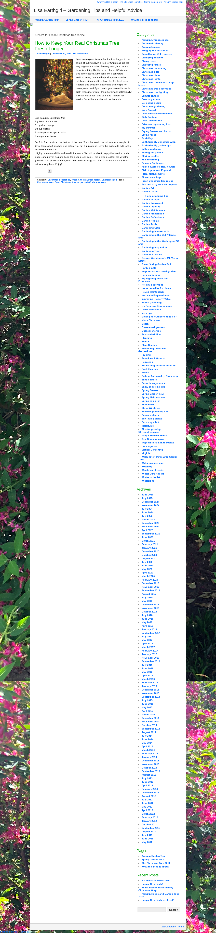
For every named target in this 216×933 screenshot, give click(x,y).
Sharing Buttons (8, 931)
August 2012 (149, 796)
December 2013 (150, 760)
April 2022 (147, 530)
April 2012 (147, 810)
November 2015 (150, 693)
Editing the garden (152, 152)
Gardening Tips (150, 251)
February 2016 (150, 682)
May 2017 (147, 640)
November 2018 (150, 608)
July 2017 (147, 636)
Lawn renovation (151, 309)
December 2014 (150, 718)
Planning (147, 338)
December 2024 (150, 501)
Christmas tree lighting (155, 92)
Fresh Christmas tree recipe (86, 179)
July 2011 (147, 835)
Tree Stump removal (153, 439)
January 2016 (149, 686)
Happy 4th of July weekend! (158, 900)
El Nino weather (151, 156)
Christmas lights (151, 79)
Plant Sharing (149, 345)
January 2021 (149, 547)
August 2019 (149, 594)
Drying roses (149, 134)
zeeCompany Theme (172, 926)
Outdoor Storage (151, 330)
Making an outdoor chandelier (159, 316)
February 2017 (150, 650)
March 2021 (148, 540)
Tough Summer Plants (154, 435)
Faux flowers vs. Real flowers (158, 166)
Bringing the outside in (155, 50)
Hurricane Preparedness (155, 295)
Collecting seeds (151, 102)
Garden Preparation (153, 213)
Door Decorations (152, 120)
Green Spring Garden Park (157, 264)
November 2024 (150, 505)
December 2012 (150, 792)
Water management (153, 463)
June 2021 (147, 537)
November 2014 (150, 721)
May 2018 (147, 622)
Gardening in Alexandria (155, 231)
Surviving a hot (150, 422)
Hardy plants (149, 267)
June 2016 (147, 668)
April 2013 (147, 785)
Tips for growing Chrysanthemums (149, 430)
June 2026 (147, 494)
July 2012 (147, 799)
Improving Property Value (156, 299)
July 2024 (147, 508)
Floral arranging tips (156, 196)
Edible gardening (151, 149)
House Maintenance (153, 291)
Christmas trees (45, 182)
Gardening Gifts (151, 227)
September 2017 (151, 633)
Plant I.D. (147, 341)
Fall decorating (150, 159)
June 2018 (147, 618)
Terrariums (148, 425)
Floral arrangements (153, 173)
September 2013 (151, 771)
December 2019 (150, 583)
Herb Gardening (151, 275)
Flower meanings (151, 177)
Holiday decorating (153, 284)
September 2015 (151, 696)
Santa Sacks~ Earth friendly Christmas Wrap (155, 889)
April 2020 (147, 572)
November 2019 (150, 586)
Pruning (146, 354)
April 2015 (147, 711)
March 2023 (148, 519)
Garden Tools (149, 224)
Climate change (150, 95)
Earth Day (147, 138)
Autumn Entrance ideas (155, 40)
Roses (145, 372)
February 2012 (150, 817)
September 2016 (151, 661)
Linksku (25, 931)
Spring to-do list (151, 401)
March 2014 (148, 750)
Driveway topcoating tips (156, 124)
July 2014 (147, 735)
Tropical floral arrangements (158, 442)
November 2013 (150, 764)
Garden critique (150, 199)
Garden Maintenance (154, 210)
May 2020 (147, 569)
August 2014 (149, 732)
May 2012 (147, 806)
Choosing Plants (151, 64)
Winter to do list (151, 477)
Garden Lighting (151, 206)
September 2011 (151, 828)
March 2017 (148, 647)
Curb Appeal (149, 110)
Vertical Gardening (152, 449)
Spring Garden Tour (153, 2)
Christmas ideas (151, 75)
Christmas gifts (150, 71)
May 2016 (147, 672)
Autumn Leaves (151, 47)
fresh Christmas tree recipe (69, 182)
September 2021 (151, 533)
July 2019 (147, 597)
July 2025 (147, 498)
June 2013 (147, 782)
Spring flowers (150, 390)
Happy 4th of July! (152, 884)
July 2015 (147, 700)
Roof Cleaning (150, 369)
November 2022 (150, 526)
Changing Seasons (153, 57)
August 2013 (149, 774)
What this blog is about (107, 2)
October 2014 (149, 725)
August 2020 (149, 558)
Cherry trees (149, 61)
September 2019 (151, 590)
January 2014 (149, 757)
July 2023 (147, 516)
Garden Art (148, 188)
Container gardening (153, 106)
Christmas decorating (59, 179)
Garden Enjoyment (152, 203)
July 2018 (147, 615)
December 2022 (150, 523)
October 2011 (149, 824)
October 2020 (149, 555)
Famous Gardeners (153, 163)
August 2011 (149, 831)
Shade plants (149, 379)
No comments (80, 53)
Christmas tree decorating (156, 88)
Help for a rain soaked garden (159, 271)
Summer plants (150, 415)
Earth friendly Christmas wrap (159, 141)
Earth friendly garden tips (156, 145)
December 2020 (150, 551)
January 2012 (149, 821)
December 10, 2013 (61, 53)
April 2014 (147, 746)
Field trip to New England (156, 170)
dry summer (148, 127)
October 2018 (149, 611)
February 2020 (150, 579)
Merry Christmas (151, 320)
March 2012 (148, 813)
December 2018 (150, 604)
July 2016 (147, 664)
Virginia (146, 453)
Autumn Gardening (153, 43)
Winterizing (148, 480)
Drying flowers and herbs (156, 131)
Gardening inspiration (154, 247)
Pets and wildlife (151, 334)
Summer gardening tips (155, 411)
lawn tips (147, 313)
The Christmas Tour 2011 (131, 2)
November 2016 (150, 657)
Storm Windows (151, 408)
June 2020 (147, 565)
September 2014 (151, 728)
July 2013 (147, 778)
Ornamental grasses (153, 327)
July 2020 (147, 562)
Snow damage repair (153, 383)
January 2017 (149, 654)
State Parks (148, 404)
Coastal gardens (151, 99)
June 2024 (147, 512)
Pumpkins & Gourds (153, 358)
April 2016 (147, 675)
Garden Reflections (153, 217)
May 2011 (147, 842)
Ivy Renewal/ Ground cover (157, 306)
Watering (147, 466)
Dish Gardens (149, 117)
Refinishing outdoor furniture (159, 365)
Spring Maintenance (153, 397)
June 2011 (147, 838)
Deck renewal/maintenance (157, 113)
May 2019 (147, 601)
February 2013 (150, 789)
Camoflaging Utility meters (157, 54)
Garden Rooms (150, 220)
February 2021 (150, 544)
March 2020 (148, 576)
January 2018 (149, 629)
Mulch (145, 323)
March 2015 (148, 714)
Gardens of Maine (152, 254)
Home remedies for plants (156, 288)
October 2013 (149, 767)
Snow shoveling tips (153, 386)
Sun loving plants (152, 418)
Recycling (147, 362)
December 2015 (150, 689)
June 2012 (147, 803)
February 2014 (150, 753)
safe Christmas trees (95, 182)
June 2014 (147, 739)
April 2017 (147, 643)
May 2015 (147, 707)
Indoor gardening (152, 302)
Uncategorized (109, 179)
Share (61, 171)
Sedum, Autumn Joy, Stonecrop (160, 376)
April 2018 (147, 625)
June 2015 (147, 703)
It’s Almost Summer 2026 (156, 880)
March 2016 (148, 679)
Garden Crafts (150, 191)
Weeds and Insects (153, 470)
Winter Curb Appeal (153, 473)
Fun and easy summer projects (159, 184)
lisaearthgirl (43, 53)
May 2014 (147, 743)
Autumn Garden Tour (173, 2)
